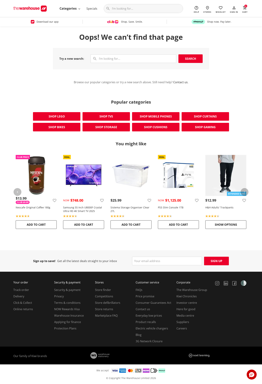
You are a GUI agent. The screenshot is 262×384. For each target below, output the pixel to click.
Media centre (185, 316)
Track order (21, 290)
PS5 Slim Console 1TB (170, 207)
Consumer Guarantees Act (153, 303)
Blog (139, 335)
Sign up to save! (44, 261)
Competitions (104, 296)
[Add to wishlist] (54, 200)
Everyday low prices (149, 316)
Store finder (103, 290)
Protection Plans (65, 328)
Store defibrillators (107, 303)
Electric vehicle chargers (152, 328)
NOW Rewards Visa (67, 309)
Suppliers (182, 322)
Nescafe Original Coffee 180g (33, 207)
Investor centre (186, 303)
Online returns (23, 309)
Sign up (216, 261)
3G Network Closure (149, 341)
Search (190, 59)
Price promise (145, 296)
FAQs (139, 290)
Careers (181, 328)
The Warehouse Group (191, 290)
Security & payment (67, 290)
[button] (234, 9)
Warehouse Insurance (69, 316)
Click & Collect (22, 303)
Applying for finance (67, 322)
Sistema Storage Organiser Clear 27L (130, 209)
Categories (69, 8)
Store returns (104, 309)
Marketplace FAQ (106, 316)
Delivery (18, 296)
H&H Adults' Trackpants (219, 207)
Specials (91, 9)
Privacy (59, 296)
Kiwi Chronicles (186, 296)
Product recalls (146, 322)
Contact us (180, 82)
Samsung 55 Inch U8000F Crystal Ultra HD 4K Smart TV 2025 (82, 209)
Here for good (185, 309)
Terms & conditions (67, 303)
